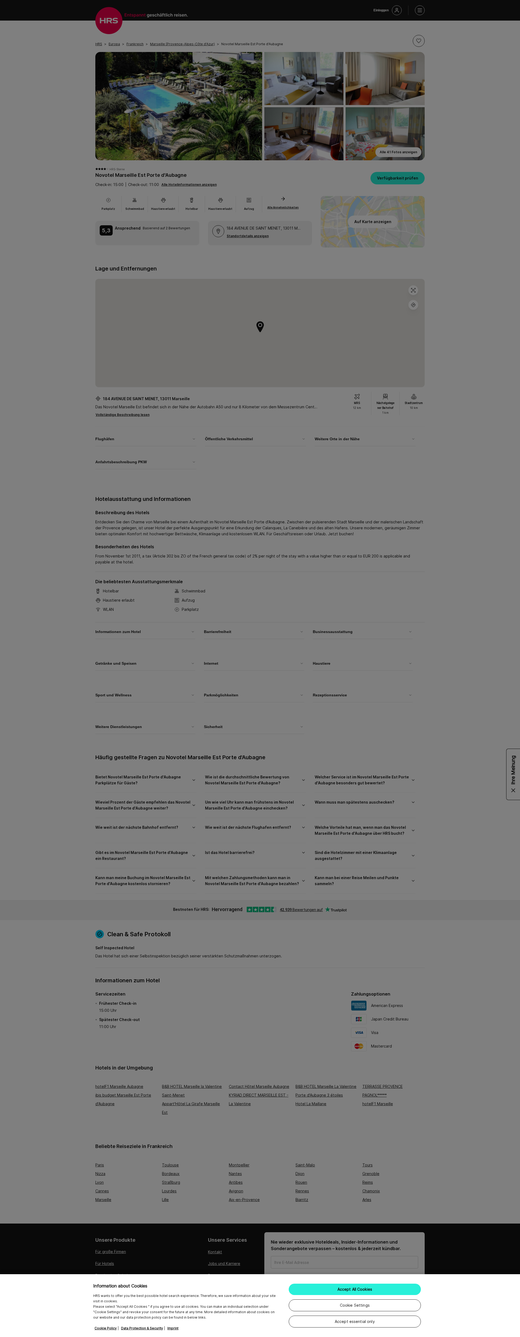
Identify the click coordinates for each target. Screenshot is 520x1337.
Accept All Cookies (354, 1289)
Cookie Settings (355, 1305)
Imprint (172, 1328)
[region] (260, 1305)
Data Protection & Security (142, 1328)
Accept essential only (355, 1321)
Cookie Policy (106, 1328)
